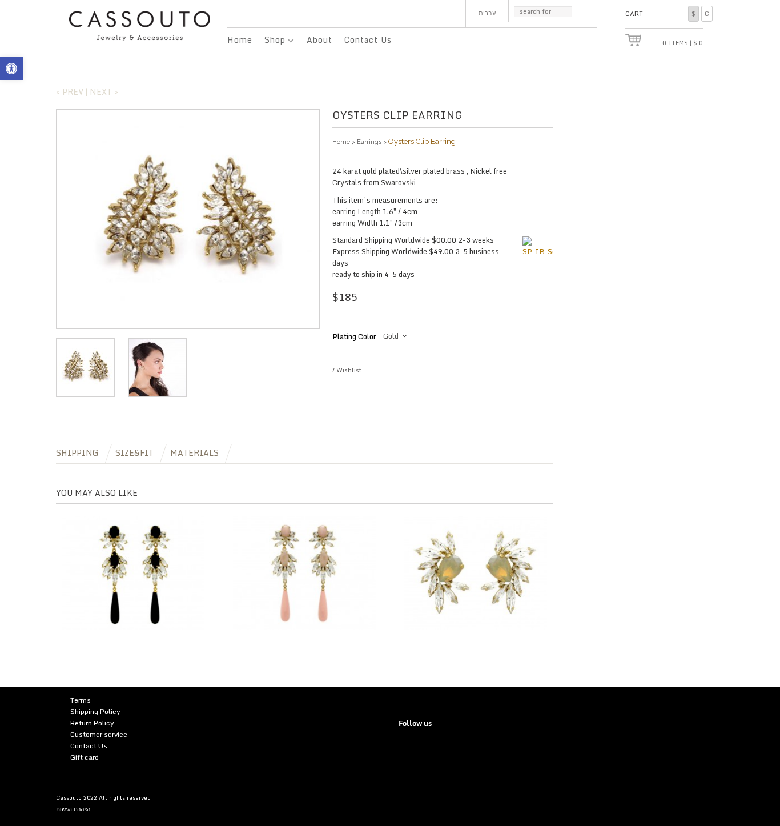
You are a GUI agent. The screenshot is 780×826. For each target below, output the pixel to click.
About (319, 39)
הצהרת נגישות (73, 808)
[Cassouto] (139, 25)
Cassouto (69, 797)
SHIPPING (77, 452)
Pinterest (430, 748)
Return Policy (92, 722)
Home (239, 39)
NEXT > (104, 91)
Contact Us (368, 39)
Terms (80, 700)
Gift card (84, 757)
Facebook (447, 748)
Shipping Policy (95, 711)
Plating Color (354, 336)
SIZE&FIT (134, 452)
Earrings (369, 142)
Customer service (98, 734)
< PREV (69, 91)
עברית (487, 13)
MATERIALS (194, 452)
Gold (391, 336)
